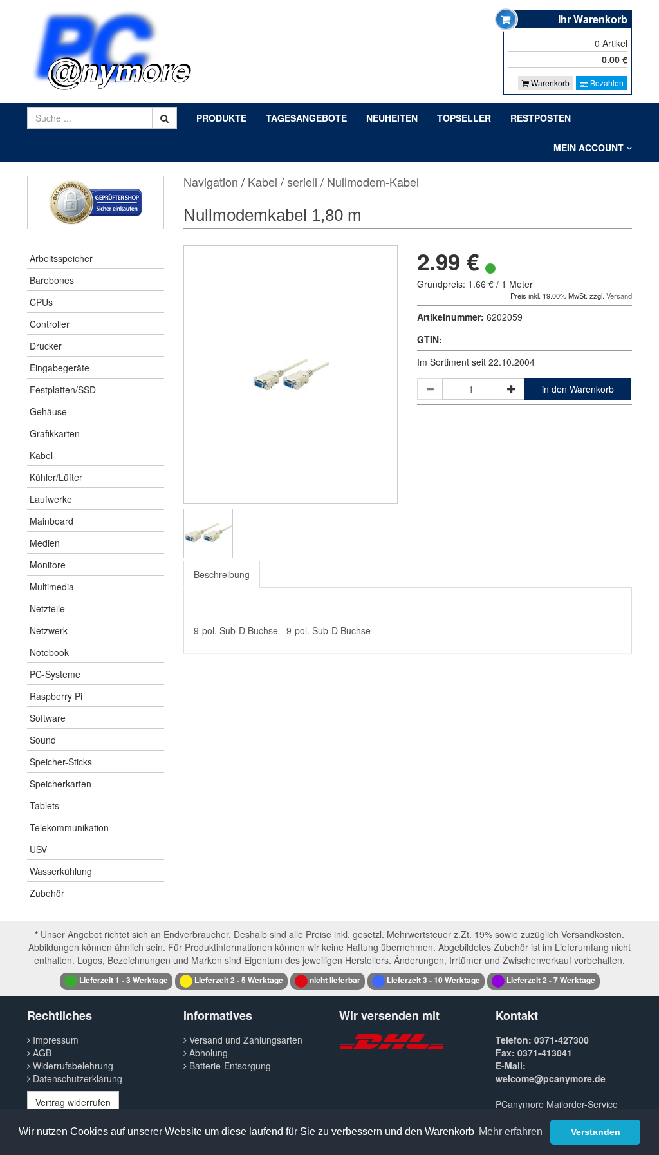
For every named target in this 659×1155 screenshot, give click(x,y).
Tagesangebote (306, 117)
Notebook (49, 652)
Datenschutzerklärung (76, 1078)
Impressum (54, 1039)
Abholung (207, 1052)
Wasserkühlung (61, 871)
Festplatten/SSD (63, 389)
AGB (40, 1052)
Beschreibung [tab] (222, 574)
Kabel (41, 455)
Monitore (48, 564)
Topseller (464, 117)
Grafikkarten (55, 433)
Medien (45, 542)
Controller (50, 323)
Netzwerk (49, 630)
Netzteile (47, 608)
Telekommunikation (69, 827)
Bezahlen (606, 82)
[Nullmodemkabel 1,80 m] (208, 533)
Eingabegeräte (59, 367)
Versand (619, 295)
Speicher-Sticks (61, 761)
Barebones (52, 280)
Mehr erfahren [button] (511, 1131)
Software (48, 717)
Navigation (210, 181)
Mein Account (589, 147)
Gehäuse (48, 411)
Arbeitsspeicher (61, 258)
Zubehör (47, 893)
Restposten (540, 117)
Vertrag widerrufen (73, 1102)
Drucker (46, 345)
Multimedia (52, 586)
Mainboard (51, 520)
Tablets (44, 805)
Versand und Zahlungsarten (244, 1039)
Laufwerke (51, 499)
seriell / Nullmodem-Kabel (353, 181)
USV (38, 849)
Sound (43, 739)
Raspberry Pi (56, 696)
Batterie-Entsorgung (229, 1065)
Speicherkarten (60, 783)
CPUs (41, 302)
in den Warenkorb (578, 388)
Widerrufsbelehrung (71, 1065)
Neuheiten (392, 117)
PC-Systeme (55, 674)
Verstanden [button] (595, 1132)
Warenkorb (549, 82)
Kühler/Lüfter (56, 477)
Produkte (221, 117)
